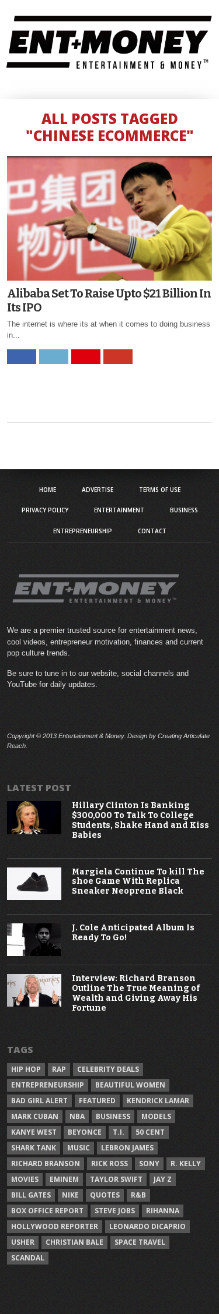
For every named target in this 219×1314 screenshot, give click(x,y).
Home (47, 490)
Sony (149, 1163)
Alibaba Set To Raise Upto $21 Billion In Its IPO (109, 300)
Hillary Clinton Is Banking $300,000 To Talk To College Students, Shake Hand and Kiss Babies (140, 820)
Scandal (27, 1258)
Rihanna (162, 1211)
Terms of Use (159, 490)
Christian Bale (74, 1242)
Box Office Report (47, 1211)
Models (156, 1116)
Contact (152, 531)
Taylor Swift (116, 1179)
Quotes (105, 1195)
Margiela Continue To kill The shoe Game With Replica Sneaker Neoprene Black (138, 882)
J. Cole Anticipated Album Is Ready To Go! (133, 933)
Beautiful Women (130, 1085)
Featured (97, 1101)
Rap (59, 1069)
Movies (25, 1179)
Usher (22, 1242)
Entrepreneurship (82, 531)
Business (184, 510)
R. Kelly (186, 1163)
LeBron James (127, 1148)
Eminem (64, 1179)
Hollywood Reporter (54, 1226)
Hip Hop (26, 1069)
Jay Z (163, 1179)
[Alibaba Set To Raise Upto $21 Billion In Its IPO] (110, 277)
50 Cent (150, 1132)
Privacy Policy (45, 510)
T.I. (118, 1132)
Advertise (97, 490)
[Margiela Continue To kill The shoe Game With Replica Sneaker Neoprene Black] (34, 897)
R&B (138, 1195)
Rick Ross (109, 1163)
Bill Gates (31, 1195)
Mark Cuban (34, 1116)
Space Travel (139, 1242)
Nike (70, 1195)
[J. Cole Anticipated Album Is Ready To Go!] (34, 953)
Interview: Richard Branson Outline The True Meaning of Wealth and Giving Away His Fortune (136, 993)
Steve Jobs (115, 1211)
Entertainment (119, 510)
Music (78, 1148)
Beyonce (85, 1132)
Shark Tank (33, 1148)
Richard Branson (45, 1163)
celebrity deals (108, 1069)
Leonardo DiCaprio (147, 1226)
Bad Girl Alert (39, 1101)
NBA (77, 1116)
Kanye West (34, 1132)
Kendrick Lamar (158, 1101)
